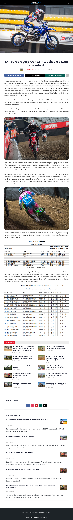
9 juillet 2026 (16, 387)
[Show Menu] (5, 2)
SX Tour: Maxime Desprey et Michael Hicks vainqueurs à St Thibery (22, 375)
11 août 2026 (10, 458)
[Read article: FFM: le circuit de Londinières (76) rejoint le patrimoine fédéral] (41, 348)
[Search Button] (68, 2)
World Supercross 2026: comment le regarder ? (20, 436)
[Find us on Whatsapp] (40, 405)
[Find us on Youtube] (36, 405)
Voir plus (36, 393)
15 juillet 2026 (50, 369)
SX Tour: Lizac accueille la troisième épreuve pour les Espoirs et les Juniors (55, 358)
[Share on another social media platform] (67, 75)
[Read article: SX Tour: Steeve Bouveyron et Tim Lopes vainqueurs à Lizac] (8, 357)
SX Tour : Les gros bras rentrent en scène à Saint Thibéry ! (56, 374)
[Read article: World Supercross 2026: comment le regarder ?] (63, 437)
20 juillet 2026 (16, 360)
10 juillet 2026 (50, 377)
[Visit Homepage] (36, 2)
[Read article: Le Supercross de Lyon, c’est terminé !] (8, 384)
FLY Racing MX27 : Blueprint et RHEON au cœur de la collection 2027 (27, 419)
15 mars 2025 (40, 69)
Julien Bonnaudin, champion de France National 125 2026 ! (56, 366)
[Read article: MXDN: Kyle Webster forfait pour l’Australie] (63, 454)
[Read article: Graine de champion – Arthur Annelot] (8, 367)
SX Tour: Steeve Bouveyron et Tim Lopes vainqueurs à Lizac (22, 357)
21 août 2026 (16, 352)
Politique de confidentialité (37, 512)
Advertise (25, 512)
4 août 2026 (10, 425)
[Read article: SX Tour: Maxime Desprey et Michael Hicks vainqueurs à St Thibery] (8, 375)
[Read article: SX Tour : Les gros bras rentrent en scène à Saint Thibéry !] (41, 375)
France (50, 69)
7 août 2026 (10, 442)
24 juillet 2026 (10, 491)
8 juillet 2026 (50, 387)
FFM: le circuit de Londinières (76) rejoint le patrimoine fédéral (57, 347)
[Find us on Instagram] (32, 405)
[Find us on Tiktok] (45, 405)
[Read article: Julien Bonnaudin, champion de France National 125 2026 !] (41, 367)
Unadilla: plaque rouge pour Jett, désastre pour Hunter (23, 469)
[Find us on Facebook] (28, 405)
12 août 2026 (50, 350)
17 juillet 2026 (50, 362)
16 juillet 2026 (16, 369)
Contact (48, 512)
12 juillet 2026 (16, 379)
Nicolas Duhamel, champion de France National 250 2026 (56, 384)
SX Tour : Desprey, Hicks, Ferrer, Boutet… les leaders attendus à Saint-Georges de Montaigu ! (23, 348)
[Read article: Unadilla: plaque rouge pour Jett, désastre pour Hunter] (63, 470)
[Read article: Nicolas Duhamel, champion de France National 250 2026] (41, 384)
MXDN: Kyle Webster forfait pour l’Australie (19, 452)
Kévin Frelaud (30, 69)
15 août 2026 (10, 475)
